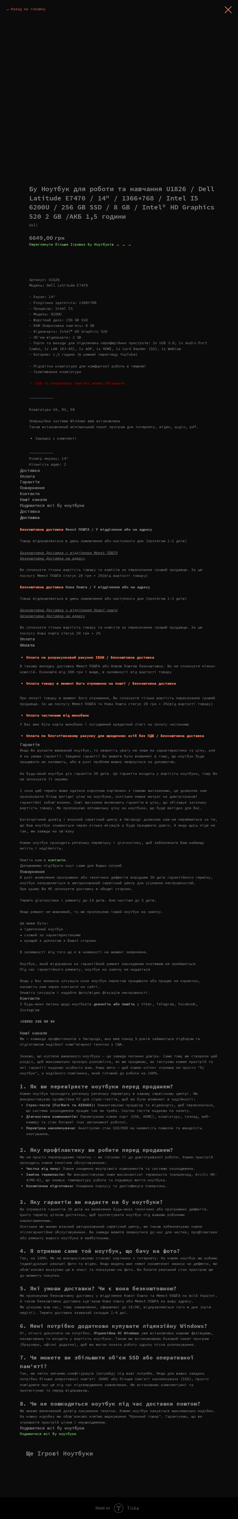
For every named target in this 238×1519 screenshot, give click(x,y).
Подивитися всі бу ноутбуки (48, 1433)
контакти (56, 860)
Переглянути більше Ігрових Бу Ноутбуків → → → (80, 244)
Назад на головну (28, 9)
